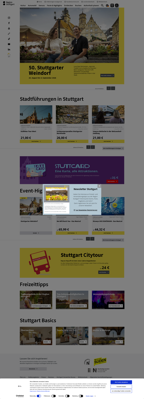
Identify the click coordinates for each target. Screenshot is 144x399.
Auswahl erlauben (121, 386)
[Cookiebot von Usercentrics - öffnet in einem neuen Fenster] (19, 396)
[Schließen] (99, 186)
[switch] (53, 396)
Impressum (33, 391)
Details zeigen (89, 396)
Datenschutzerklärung (43, 391)
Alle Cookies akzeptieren (121, 382)
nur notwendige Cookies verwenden (121, 391)
